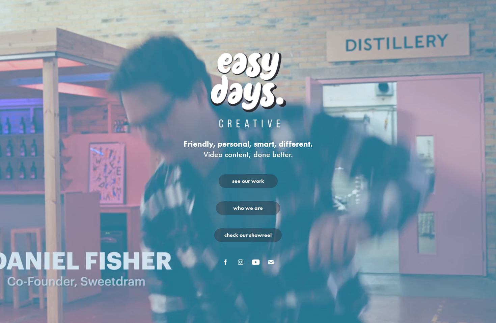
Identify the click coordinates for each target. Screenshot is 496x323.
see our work (248, 181)
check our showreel (248, 235)
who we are (248, 208)
